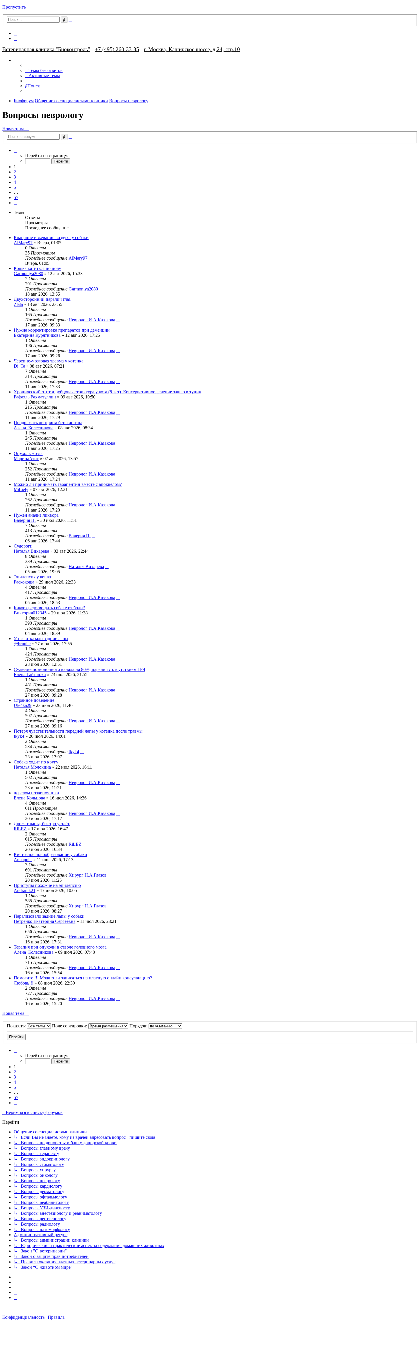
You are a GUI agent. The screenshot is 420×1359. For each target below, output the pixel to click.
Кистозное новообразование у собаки (50, 854)
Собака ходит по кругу (36, 761)
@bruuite (22, 643)
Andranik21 (24, 890)
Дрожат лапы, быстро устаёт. (42, 823)
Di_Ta (19, 366)
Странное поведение (34, 700)
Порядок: (139, 1025)
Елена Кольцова (29, 797)
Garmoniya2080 (28, 273)
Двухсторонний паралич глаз (42, 299)
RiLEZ (20, 828)
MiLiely (21, 489)
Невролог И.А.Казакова (92, 319)
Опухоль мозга (28, 453)
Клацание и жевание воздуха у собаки (51, 237)
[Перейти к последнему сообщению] (90, 258)
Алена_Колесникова (33, 427)
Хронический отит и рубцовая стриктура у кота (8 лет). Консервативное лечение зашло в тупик (107, 391)
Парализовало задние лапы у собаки (49, 916)
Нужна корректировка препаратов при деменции (62, 330)
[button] (15, 150)
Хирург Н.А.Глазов (88, 875)
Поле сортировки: (70, 1025)
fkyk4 (19, 736)
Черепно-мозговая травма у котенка (48, 360)
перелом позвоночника (36, 792)
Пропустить (14, 7)
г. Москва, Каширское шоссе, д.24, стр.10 (192, 49)
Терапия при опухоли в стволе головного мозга (60, 947)
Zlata (18, 304)
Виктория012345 (30, 612)
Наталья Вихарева (31, 551)
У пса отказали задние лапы (41, 638)
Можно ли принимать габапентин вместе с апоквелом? (68, 484)
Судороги (23, 546)
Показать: (17, 1025)
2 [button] (15, 171)
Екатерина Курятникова (37, 335)
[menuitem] (15, 33)
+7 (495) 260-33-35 (117, 49)
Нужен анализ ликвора (36, 515)
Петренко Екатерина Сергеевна (44, 921)
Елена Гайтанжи (30, 674)
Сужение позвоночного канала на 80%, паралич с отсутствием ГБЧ (79, 669)
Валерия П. (25, 520)
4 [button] (15, 182)
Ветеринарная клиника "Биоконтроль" (46, 49)
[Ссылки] (15, 60)
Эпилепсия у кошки (33, 576)
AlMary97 (23, 242)
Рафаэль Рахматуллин (35, 396)
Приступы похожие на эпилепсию (47, 885)
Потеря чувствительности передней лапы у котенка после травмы (78, 731)
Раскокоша (24, 582)
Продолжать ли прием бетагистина (48, 422)
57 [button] (16, 197)
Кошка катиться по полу (37, 268)
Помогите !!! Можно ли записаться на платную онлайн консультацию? (83, 977)
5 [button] (15, 187)
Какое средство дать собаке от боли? (49, 607)
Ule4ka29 (22, 705)
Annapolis (23, 859)
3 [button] (15, 177)
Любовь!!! (23, 983)
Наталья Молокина (32, 767)
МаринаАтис (26, 458)
